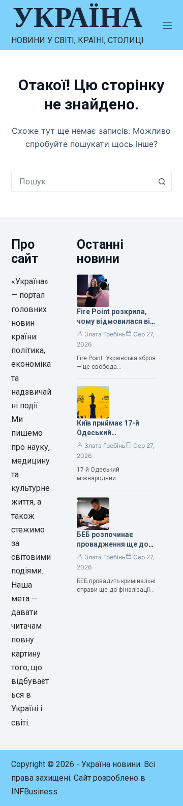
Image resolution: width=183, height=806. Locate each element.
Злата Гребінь (105, 334)
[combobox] (82, 182)
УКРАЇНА (77, 17)
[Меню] (167, 25)
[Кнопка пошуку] (161, 181)
